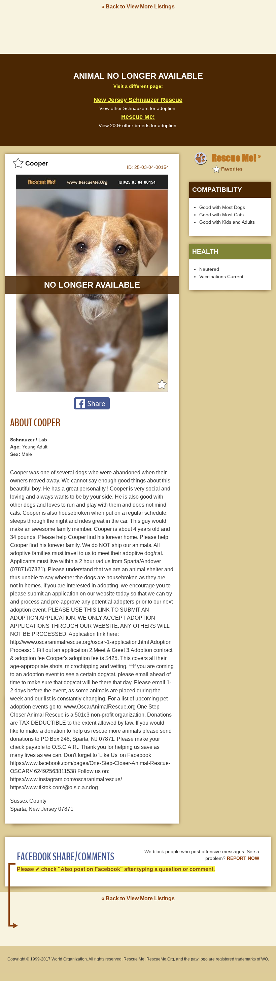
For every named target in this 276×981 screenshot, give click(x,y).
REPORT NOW (243, 858)
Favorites (232, 169)
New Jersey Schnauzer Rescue (138, 100)
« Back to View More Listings (138, 6)
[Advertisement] (138, 31)
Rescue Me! (138, 116)
